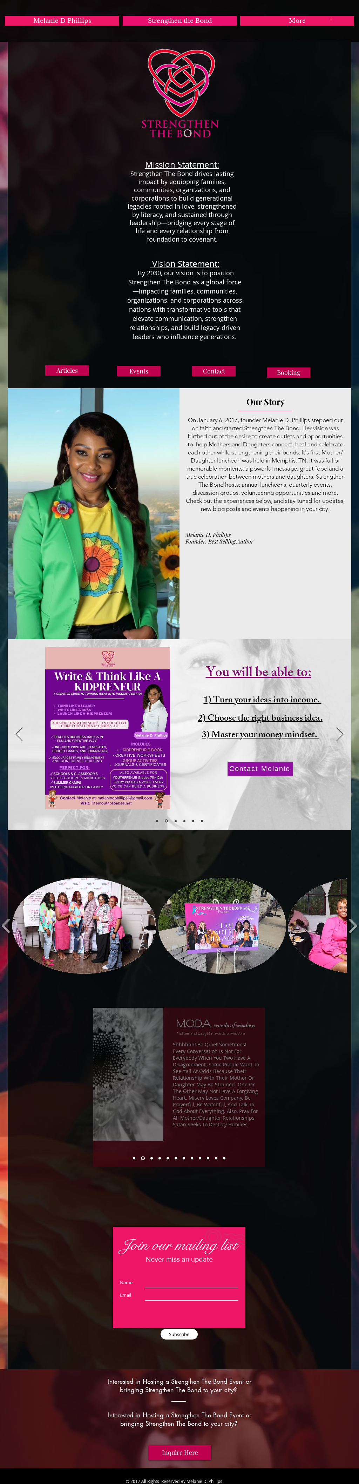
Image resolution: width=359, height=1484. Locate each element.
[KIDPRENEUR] (166, 821)
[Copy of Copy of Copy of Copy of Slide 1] (168, 1158)
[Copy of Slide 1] (142, 1158)
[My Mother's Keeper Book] (184, 821)
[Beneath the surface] (193, 821)
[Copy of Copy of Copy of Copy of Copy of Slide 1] (176, 1158)
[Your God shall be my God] (175, 821)
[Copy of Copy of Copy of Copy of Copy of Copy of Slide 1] (192, 1158)
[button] (331, 19)
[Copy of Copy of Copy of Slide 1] (159, 1158)
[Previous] (18, 734)
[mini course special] (157, 821)
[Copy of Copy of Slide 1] (151, 1158)
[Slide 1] (134, 1158)
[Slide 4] (202, 821)
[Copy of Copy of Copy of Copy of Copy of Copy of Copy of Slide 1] (200, 1158)
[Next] (340, 734)
